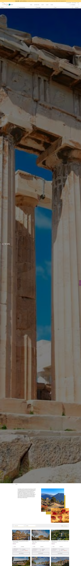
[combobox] (9, 7)
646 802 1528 (69, 2)
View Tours (76, 7)
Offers (52, 4)
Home (13, 484)
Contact (78, 2)
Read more (14, 543)
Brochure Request (74, 2)
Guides (47, 4)
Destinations (36, 4)
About (42, 4)
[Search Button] (78, 4)
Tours (31, 4)
